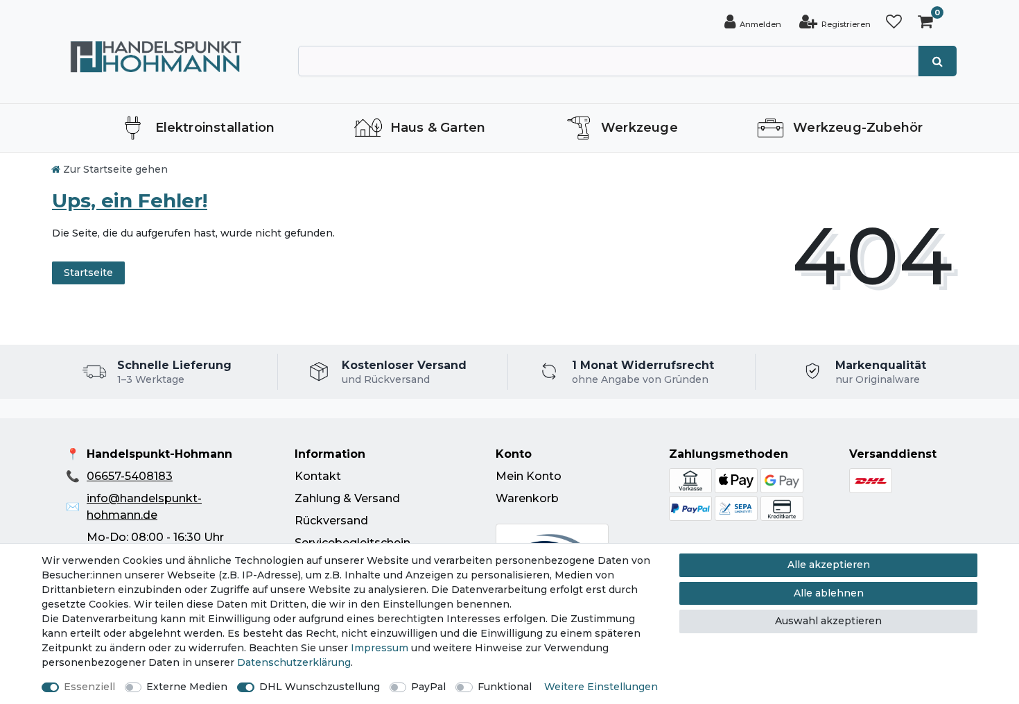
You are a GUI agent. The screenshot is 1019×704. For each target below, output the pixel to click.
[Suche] (937, 61)
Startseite (88, 272)
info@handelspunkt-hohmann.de (144, 507)
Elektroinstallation (215, 127)
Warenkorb (527, 498)
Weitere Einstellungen (601, 686)
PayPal (428, 686)
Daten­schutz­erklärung (294, 662)
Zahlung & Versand (347, 498)
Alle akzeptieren (828, 564)
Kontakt (318, 476)
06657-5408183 (130, 476)
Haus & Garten (438, 127)
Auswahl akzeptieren (828, 621)
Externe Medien (186, 686)
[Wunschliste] (893, 21)
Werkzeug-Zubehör (858, 127)
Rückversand (331, 520)
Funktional (505, 686)
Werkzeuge (639, 127)
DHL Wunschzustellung (319, 686)
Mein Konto (528, 476)
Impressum (379, 648)
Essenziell (89, 686)
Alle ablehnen (829, 593)
